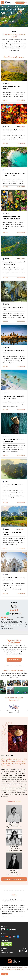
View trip (5, 100)
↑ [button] (25, 622)
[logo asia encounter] (6, 2)
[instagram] (23, 951)
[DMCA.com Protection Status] (6, 944)
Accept (5, 974)
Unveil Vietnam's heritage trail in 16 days (13, 308)
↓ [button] (25, 627)
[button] (24, 708)
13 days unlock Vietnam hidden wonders (12, 87)
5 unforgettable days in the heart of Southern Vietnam (13, 440)
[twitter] (26, 951)
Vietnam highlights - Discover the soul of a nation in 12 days (14, 263)
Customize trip (21, 100)
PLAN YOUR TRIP (20, 2)
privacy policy (20, 969)
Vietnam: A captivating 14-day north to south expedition (14, 131)
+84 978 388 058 (5, 950)
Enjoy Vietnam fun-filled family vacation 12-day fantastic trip (11, 217)
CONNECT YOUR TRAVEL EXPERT (14, 879)
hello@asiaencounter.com (7, 952)
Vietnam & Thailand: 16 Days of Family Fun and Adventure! (13, 579)
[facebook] (20, 951)
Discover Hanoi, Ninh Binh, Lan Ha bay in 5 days (13, 486)
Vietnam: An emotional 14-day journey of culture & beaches (14, 174)
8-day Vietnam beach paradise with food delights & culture (13, 397)
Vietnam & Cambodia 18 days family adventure (13, 352)
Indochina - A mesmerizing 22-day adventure (13, 533)
